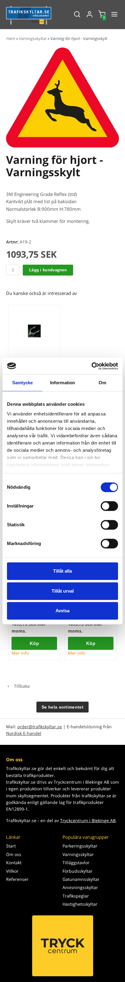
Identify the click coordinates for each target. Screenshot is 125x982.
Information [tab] (62, 382)
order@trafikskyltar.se (39, 726)
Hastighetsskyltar (79, 904)
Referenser (17, 879)
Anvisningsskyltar (80, 887)
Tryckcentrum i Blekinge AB (88, 820)
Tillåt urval (63, 590)
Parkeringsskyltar (79, 846)
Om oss (13, 854)
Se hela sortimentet (62, 707)
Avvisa (62, 610)
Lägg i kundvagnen (48, 270)
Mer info (20, 653)
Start (11, 846)
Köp (34, 643)
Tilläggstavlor (76, 862)
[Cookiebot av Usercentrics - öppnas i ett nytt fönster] (91, 366)
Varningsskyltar (33, 38)
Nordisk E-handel (23, 733)
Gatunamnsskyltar (81, 879)
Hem (10, 38)
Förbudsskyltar (77, 871)
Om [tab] (102, 382)
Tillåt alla (62, 571)
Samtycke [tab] (22, 382)
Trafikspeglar (75, 896)
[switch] (109, 506)
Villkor (12, 871)
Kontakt (14, 862)
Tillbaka (20, 686)
